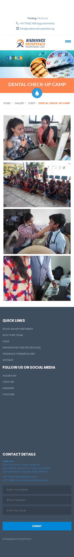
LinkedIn (8, 388)
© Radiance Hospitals (17, 539)
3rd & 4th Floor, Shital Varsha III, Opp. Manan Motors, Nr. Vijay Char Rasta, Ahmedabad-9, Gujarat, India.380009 (27, 466)
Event (31, 103)
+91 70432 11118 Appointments (37, 23)
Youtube (8, 394)
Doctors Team (13, 335)
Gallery (19, 103)
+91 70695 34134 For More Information (25, 480)
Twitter (8, 382)
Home (6, 103)
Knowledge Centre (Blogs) (22, 347)
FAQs (6, 341)
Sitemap (8, 360)
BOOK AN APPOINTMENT (18, 329)
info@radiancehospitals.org (37, 28)
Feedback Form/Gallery (19, 353)
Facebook (10, 375)
